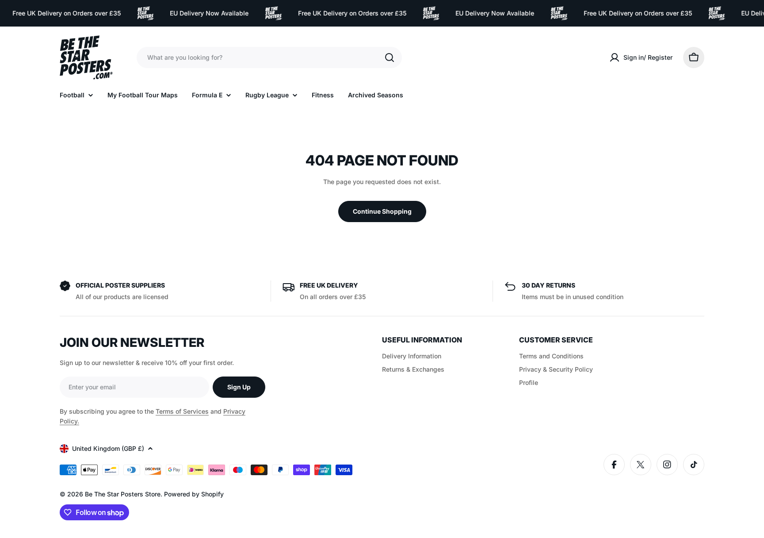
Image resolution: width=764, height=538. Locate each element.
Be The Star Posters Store (122, 494)
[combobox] (269, 57)
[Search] (389, 57)
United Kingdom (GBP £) (108, 448)
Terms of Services (182, 411)
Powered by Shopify (194, 494)
